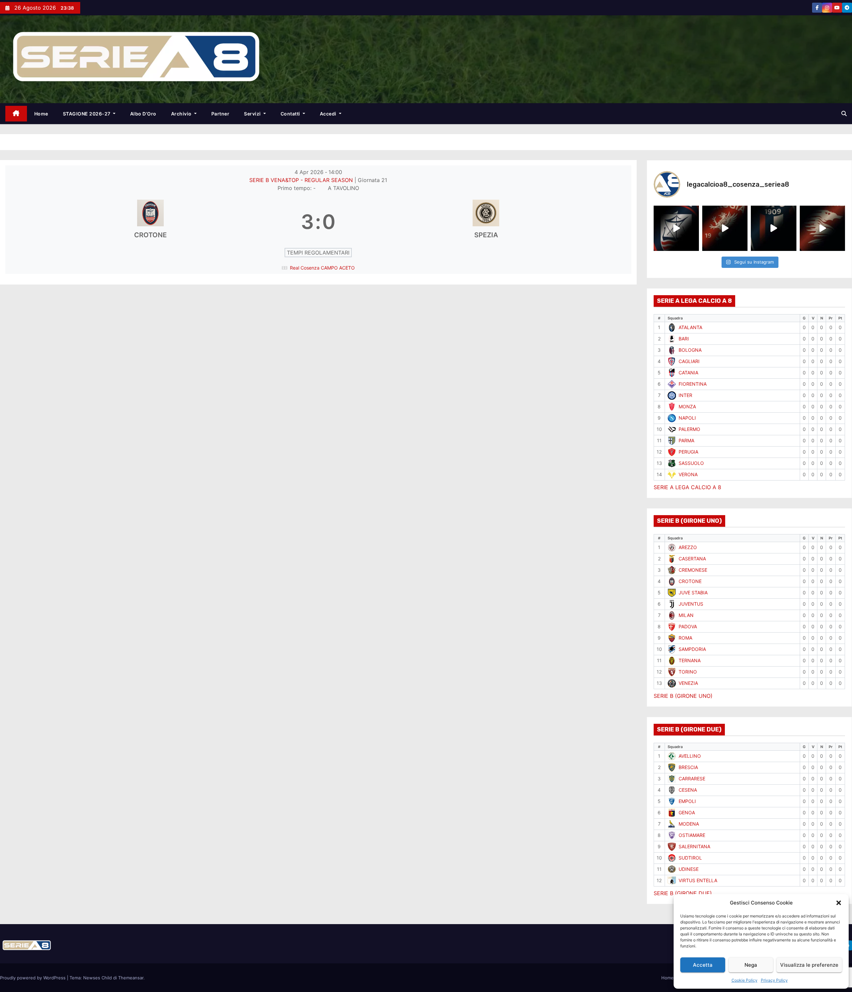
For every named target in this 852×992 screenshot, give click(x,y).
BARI (684, 338)
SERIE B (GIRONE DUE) (683, 893)
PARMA (686, 440)
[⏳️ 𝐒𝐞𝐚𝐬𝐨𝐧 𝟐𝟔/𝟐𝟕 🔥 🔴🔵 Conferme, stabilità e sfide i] (773, 228)
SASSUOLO (691, 463)
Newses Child (97, 977)
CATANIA (688, 372)
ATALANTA (690, 327)
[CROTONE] (150, 222)
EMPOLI (687, 801)
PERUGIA (688, 452)
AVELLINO (690, 756)
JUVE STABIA (693, 592)
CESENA (688, 790)
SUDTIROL (690, 858)
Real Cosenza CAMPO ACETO (322, 268)
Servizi (253, 113)
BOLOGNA (690, 350)
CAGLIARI (689, 361)
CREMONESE (693, 570)
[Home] (16, 113)
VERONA (688, 474)
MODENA (689, 824)
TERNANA (690, 660)
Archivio (182, 113)
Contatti (291, 113)
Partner (220, 113)
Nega (751, 965)
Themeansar (130, 977)
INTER (685, 395)
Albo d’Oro (143, 113)
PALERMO (689, 429)
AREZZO (688, 547)
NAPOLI (687, 418)
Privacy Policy (774, 980)
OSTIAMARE (692, 835)
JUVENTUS (691, 604)
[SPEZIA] (485, 222)
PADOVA (688, 626)
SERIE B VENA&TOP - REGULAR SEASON (301, 180)
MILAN (686, 615)
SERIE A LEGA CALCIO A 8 (687, 487)
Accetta (703, 965)
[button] (838, 902)
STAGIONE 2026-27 (87, 113)
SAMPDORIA (692, 649)
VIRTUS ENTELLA (698, 880)
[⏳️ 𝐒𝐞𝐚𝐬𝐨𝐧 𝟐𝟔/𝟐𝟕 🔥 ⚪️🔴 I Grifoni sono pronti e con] (724, 228)
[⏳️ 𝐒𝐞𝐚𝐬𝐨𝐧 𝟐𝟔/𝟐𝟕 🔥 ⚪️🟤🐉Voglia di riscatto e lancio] (822, 228)
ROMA (685, 638)
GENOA (687, 812)
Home (41, 113)
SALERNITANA (694, 846)
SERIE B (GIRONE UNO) (683, 696)
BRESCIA (688, 767)
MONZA (687, 406)
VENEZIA (688, 683)
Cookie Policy (744, 980)
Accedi (329, 113)
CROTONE (690, 581)
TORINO (688, 672)
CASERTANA (692, 558)
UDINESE (689, 869)
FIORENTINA (693, 384)
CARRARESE (692, 778)
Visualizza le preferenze (809, 965)
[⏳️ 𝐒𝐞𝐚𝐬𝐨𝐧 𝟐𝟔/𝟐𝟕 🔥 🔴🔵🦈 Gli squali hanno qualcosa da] (676, 228)
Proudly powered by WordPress (33, 977)
